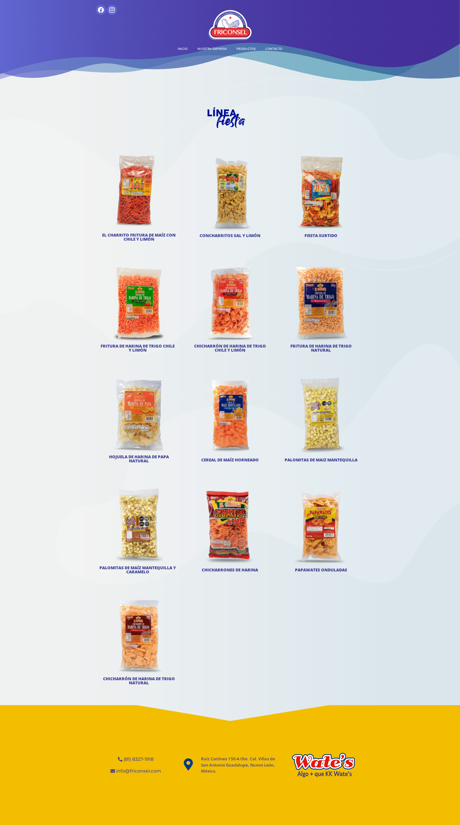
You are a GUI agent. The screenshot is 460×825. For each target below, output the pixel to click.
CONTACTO (273, 48)
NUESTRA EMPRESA (212, 48)
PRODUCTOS (246, 48)
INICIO (183, 48)
